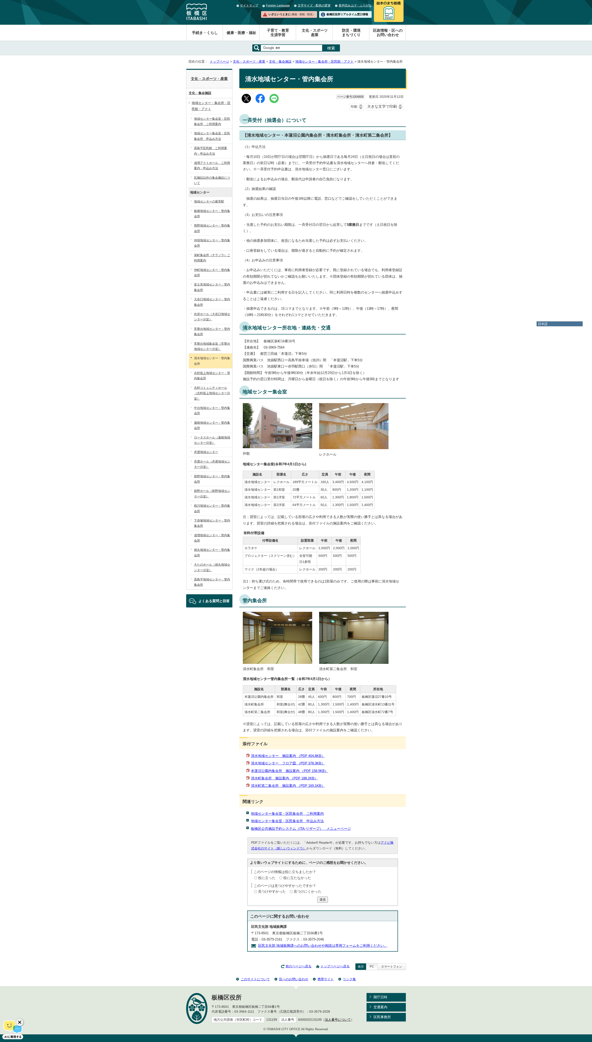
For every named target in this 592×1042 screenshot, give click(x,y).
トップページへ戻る (335, 966)
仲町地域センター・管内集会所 (212, 272)
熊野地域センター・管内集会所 (212, 228)
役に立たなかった (297, 878)
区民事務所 (382, 1017)
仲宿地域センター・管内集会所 (212, 243)
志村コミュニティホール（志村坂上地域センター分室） (212, 393)
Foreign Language (278, 5)
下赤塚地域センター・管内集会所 (212, 523)
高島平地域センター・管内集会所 (212, 582)
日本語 (543, 324)
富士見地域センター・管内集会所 (212, 287)
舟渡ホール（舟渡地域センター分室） (212, 464)
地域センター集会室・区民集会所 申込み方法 (287, 821)
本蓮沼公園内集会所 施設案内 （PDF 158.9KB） (289, 771)
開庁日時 (380, 997)
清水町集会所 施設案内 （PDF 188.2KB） (284, 778)
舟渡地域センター (206, 452)
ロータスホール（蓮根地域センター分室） (212, 440)
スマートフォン (391, 966)
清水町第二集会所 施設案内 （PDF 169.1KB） (288, 786)
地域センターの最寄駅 (209, 201)
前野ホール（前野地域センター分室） (212, 493)
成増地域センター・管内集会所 (212, 537)
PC (372, 966)
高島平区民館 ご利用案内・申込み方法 (210, 150)
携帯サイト (326, 979)
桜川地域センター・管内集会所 (212, 508)
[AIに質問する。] (12, 1029)
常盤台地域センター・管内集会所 (212, 331)
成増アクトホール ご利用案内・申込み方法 (212, 165)
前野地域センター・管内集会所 (212, 479)
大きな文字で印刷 (382, 106)
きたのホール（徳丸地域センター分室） (212, 567)
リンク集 (349, 979)
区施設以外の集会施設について (212, 180)
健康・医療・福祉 (241, 33)
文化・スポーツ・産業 (249, 61)
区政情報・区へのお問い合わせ (388, 32)
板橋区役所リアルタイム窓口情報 (347, 14)
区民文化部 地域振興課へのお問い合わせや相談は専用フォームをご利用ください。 (322, 945)
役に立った (266, 878)
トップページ (219, 61)
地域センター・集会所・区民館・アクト (324, 61)
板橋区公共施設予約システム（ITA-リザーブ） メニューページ (301, 829)
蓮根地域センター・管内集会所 (212, 425)
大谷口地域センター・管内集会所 (212, 301)
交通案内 (380, 1007)
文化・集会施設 (280, 61)
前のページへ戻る (298, 966)
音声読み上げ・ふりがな (355, 5)
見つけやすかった (272, 891)
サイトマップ (249, 5)
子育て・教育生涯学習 (278, 32)
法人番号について (338, 1019)
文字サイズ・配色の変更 (314, 5)
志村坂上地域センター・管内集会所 (212, 375)
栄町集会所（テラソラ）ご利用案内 (212, 257)
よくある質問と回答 (214, 601)
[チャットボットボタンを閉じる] (19, 1022)
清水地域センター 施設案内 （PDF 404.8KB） (288, 756)
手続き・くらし (205, 33)
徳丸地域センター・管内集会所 (212, 552)
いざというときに (291, 14)
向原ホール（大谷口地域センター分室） (212, 316)
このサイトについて (255, 979)
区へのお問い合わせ (293, 979)
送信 (323, 899)
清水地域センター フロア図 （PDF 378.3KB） (288, 763)
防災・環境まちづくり (351, 32)
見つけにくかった (307, 891)
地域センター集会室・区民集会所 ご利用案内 (287, 813)
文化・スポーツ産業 (315, 32)
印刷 (354, 106)
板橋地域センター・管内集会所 (212, 213)
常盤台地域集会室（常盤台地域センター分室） (212, 346)
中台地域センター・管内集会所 (212, 410)
